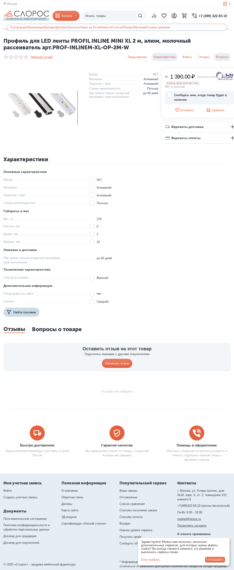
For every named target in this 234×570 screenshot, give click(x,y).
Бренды (49, 27)
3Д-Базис (61, 27)
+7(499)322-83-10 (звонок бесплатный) (203, 505)
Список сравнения (132, 504)
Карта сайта (69, 510)
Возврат (125, 523)
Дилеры (66, 504)
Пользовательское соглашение (25, 518)
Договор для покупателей (21, 542)
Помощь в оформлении (197, 445)
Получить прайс (131, 536)
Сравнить (218, 110)
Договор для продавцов (19, 536)
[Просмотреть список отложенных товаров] (164, 16)
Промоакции (35, 27)
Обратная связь (72, 497)
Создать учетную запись (20, 497)
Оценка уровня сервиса (136, 530)
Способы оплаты (131, 517)
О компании (69, 490)
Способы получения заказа (138, 510)
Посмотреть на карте (191, 525)
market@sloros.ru (189, 519)
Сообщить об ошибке (134, 543)
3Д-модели (69, 517)
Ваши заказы (128, 490)
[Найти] (140, 16)
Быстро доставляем (37, 445)
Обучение (139, 27)
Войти (7, 490)
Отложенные (128, 497)
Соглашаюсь (215, 559)
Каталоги (74, 27)
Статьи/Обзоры (122, 27)
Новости (106, 27)
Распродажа (18, 27)
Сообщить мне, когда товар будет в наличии (200, 97)
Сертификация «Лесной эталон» (83, 523)
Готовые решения (158, 27)
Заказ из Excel (90, 27)
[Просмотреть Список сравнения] (154, 16)
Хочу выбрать (150, 559)
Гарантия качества (117, 445)
